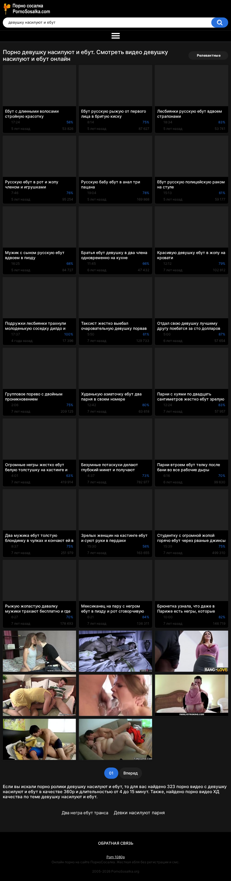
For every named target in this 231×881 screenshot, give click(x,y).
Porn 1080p (115, 857)
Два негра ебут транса (85, 812)
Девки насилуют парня (139, 812)
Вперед (130, 773)
